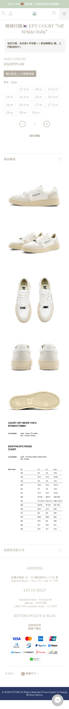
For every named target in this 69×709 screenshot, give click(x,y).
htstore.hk (45, 599)
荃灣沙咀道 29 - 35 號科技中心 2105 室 (34, 577)
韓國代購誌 (34, 628)
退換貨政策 (34, 625)
